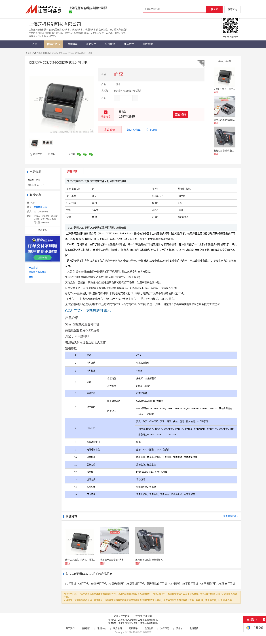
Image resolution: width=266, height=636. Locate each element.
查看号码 (180, 114)
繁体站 (179, 628)
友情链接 (194, 628)
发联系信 (109, 130)
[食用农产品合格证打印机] (224, 106)
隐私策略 (133, 628)
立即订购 (151, 130)
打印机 (46, 52)
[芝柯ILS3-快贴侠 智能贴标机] (224, 137)
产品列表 (36, 52)
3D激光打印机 (99, 583)
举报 (53, 154)
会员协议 (149, 628)
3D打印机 (70, 583)
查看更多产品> (230, 516)
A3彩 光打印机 (226, 583)
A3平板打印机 (190, 583)
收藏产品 (37, 154)
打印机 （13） (35, 180)
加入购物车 (134, 130)
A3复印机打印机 (135, 583)
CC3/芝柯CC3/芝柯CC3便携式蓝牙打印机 (138, 619)
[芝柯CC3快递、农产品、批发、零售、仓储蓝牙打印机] (224, 76)
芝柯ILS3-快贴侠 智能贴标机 (227, 150)
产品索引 (33, 267)
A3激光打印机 (116, 583)
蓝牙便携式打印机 (157, 583)
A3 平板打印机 (208, 583)
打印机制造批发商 (143, 616)
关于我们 (70, 628)
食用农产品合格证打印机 (226, 119)
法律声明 (164, 628)
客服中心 (101, 628)
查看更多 (42, 230)
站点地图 (117, 628)
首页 (27, 52)
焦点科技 (137, 632)
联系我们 (86, 628)
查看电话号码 (40, 207)
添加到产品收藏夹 (37, 272)
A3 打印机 (174, 583)
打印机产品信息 (121, 616)
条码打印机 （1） (36, 184)
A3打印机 (83, 583)
